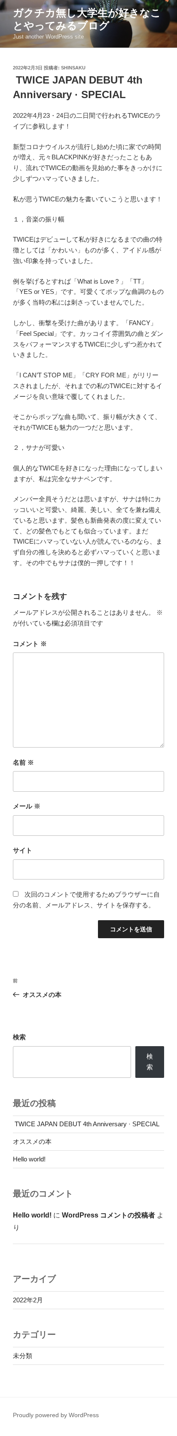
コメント (30, 643)
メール (26, 806)
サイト (22, 850)
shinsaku (73, 67)
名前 (23, 762)
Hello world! (29, 1159)
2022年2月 (28, 1300)
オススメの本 (32, 1141)
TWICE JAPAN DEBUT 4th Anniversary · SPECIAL (86, 1124)
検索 (19, 1037)
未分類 (22, 1355)
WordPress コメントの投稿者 (108, 1215)
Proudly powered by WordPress (56, 1415)
